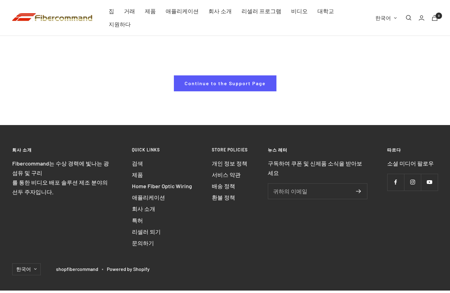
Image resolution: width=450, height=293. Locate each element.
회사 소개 (220, 11)
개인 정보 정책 (229, 163)
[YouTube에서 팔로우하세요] (429, 182)
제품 (150, 11)
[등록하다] (358, 191)
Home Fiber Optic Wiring (162, 186)
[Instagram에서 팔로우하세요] (412, 182)
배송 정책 (223, 186)
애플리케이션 (182, 11)
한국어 (383, 18)
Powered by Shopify (128, 269)
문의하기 (143, 243)
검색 (137, 163)
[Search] (408, 18)
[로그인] (421, 18)
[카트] (435, 18)
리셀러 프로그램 (261, 11)
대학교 (325, 11)
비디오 (299, 11)
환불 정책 (223, 197)
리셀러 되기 (146, 231)
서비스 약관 (226, 174)
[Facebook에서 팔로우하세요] (395, 182)
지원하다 (120, 24)
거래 (129, 11)
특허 (137, 220)
